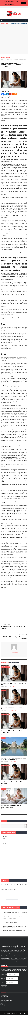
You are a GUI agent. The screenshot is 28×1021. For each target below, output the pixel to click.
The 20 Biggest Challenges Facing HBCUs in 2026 (13, 684)
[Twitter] (5, 94)
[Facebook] (2, 94)
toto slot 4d (2, 1007)
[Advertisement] (14, 40)
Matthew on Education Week (11, 907)
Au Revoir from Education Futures (11, 912)
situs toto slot (3, 1005)
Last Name (3, 898)
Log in (4, 838)
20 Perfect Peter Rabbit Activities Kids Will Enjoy (13, 707)
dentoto (1, 1003)
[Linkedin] (7, 94)
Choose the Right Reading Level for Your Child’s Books (12, 731)
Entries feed (5, 840)
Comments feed (6, 842)
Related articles (5, 662)
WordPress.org (6, 843)
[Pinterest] (10, 94)
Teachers (7, 57)
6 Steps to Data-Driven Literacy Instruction (13, 916)
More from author (14, 662)
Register (5, 836)
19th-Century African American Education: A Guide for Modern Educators (13, 758)
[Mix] (15, 94)
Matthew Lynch (14, 652)
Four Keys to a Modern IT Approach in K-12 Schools (14, 920)
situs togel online (3, 1001)
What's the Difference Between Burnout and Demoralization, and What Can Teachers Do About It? (15, 926)
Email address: (4, 889)
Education (3, 57)
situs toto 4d (2, 1004)
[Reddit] (13, 94)
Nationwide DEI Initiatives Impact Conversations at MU (11, 806)
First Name (3, 893)
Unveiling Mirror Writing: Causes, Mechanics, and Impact (14, 782)
